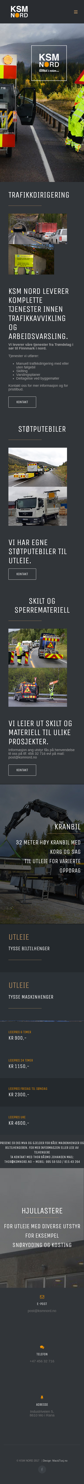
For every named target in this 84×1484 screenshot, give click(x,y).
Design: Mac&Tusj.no (55, 1460)
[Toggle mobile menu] (76, 12)
